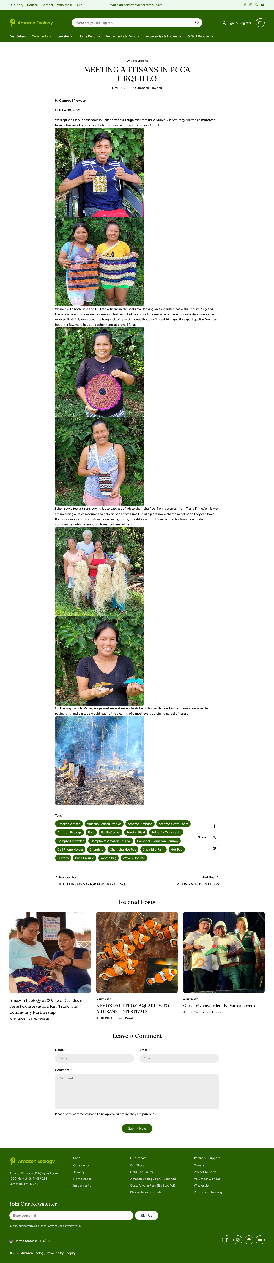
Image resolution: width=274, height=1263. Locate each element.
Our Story (16, 5)
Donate (32, 5)
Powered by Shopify (61, 1253)
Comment (63, 1070)
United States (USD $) (30, 1241)
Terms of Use (54, 1225)
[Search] (197, 22)
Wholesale (64, 5)
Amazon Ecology (33, 1253)
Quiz (78, 5)
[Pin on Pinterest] (214, 848)
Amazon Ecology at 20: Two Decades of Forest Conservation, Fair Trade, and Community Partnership (46, 1006)
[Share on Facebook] (214, 826)
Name (60, 1050)
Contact (47, 5)
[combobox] (137, 22)
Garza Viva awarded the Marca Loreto (219, 1005)
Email (145, 1050)
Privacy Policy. (73, 1225)
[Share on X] (214, 837)
